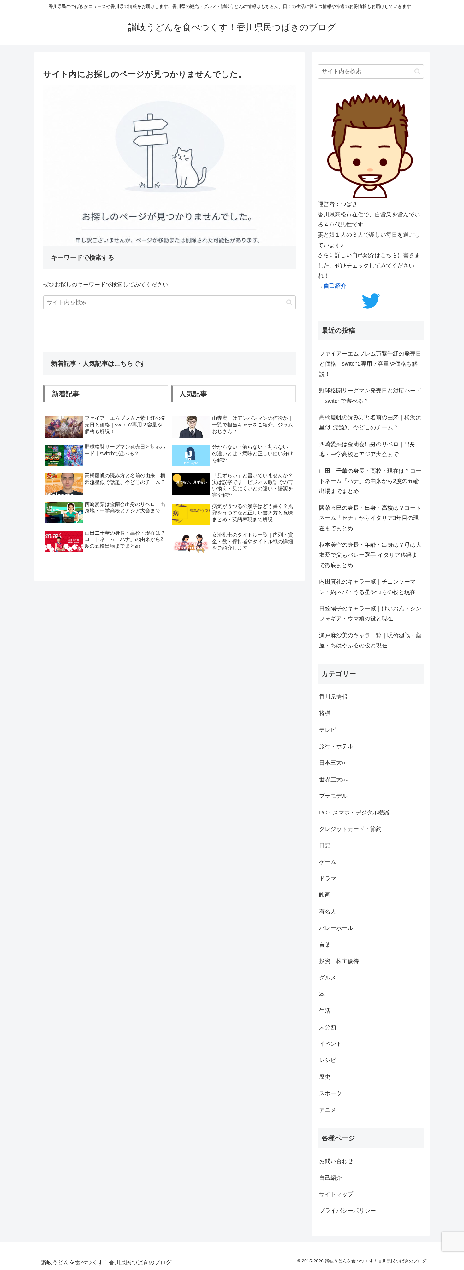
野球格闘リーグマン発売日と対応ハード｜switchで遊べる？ (370, 395)
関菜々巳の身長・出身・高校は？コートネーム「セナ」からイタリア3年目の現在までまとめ (370, 518)
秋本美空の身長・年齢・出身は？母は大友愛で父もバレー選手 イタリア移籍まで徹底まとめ (370, 555)
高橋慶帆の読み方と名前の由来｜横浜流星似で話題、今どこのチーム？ (370, 422)
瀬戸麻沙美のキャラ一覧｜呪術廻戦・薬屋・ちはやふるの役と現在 (370, 640)
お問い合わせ (336, 1161)
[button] (289, 302)
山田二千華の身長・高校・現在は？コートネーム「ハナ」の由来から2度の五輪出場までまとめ (370, 481)
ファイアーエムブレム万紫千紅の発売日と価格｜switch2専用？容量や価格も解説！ (370, 363)
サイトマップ (336, 1194)
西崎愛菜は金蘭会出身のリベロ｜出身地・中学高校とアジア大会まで (367, 449)
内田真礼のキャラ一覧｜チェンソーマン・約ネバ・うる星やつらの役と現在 (367, 587)
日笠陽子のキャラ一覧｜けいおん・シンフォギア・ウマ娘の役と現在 (370, 613)
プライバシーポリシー (347, 1211)
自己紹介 (335, 286)
